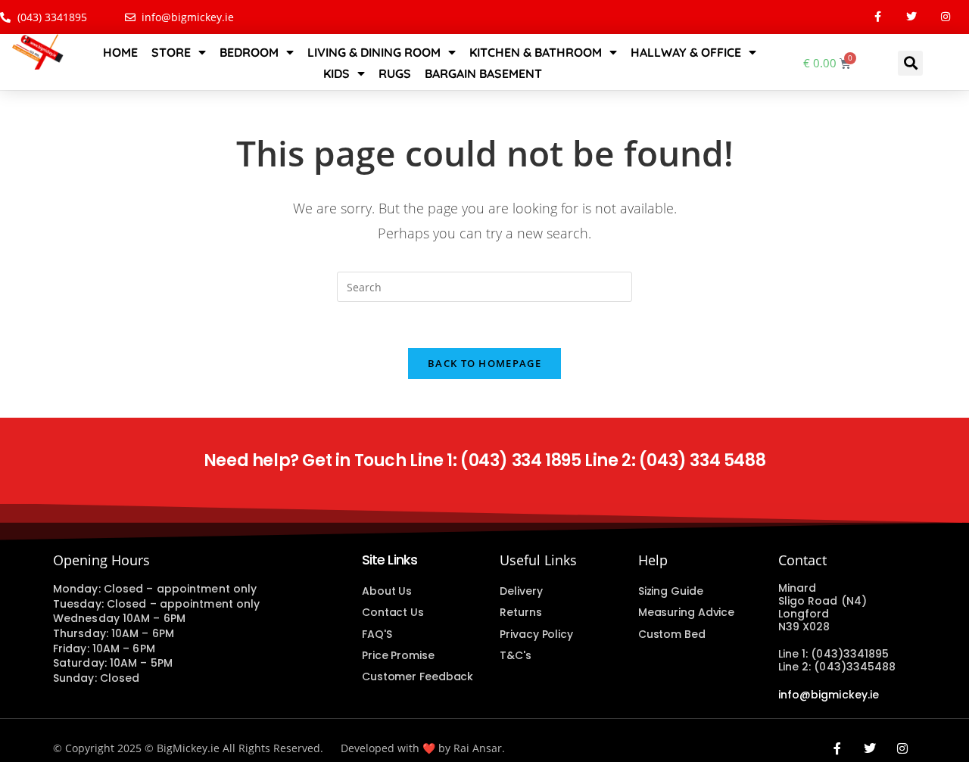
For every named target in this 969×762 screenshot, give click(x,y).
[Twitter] (912, 17)
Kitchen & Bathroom (535, 52)
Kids (336, 73)
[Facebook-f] (878, 17)
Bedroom (249, 52)
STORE (171, 52)
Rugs (395, 73)
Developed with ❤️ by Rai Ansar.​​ (423, 748)
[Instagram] (946, 17)
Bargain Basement (483, 73)
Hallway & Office (686, 52)
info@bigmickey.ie (829, 694)
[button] (910, 63)
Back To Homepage (484, 363)
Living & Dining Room (374, 52)
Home (120, 52)
